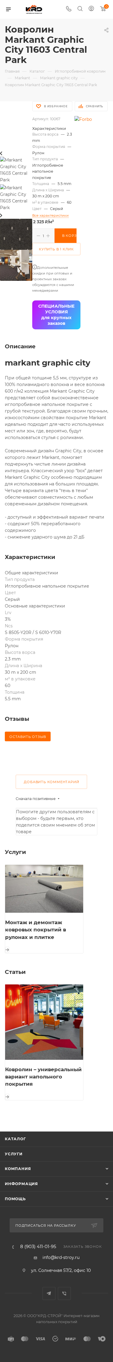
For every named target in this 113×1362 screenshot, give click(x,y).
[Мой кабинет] (91, 9)
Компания (18, 1168)
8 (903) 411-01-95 (38, 1246)
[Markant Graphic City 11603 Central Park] (16, 234)
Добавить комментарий (51, 782)
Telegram (48, 1293)
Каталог (15, 1139)
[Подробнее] (7, 950)
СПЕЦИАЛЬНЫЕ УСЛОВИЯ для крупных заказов (56, 314)
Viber (64, 1293)
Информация (21, 1184)
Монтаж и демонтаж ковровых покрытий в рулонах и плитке (35, 929)
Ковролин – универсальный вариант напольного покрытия (43, 1076)
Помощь (15, 1199)
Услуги (14, 1154)
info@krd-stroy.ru (61, 1257)
